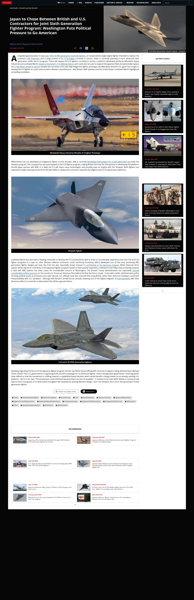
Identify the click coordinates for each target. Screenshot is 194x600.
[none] (75, 470)
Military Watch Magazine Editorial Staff (26, 44)
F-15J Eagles (69, 58)
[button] (189, 2)
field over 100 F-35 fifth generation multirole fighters (63, 56)
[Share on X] (86, 48)
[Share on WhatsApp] (92, 48)
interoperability (123, 278)
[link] (43, 440)
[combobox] (177, 2)
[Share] (75, 48)
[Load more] (75, 505)
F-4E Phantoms (33, 58)
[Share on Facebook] (81, 48)
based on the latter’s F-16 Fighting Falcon (56, 64)
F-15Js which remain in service (27, 66)
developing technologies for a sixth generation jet (108, 161)
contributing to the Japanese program (102, 265)
